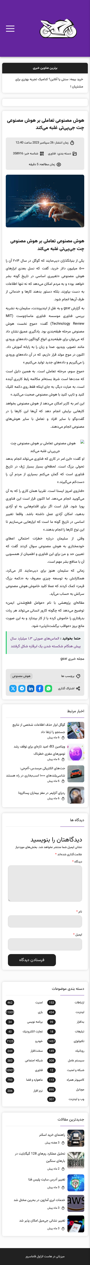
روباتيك (66, 1051)
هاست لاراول (44, 1256)
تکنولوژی (66, 1041)
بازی (24, 1012)
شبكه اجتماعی (24, 1060)
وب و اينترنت (66, 1099)
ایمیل (77, 934)
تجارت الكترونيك (25, 1031)
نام (79, 911)
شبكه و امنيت (67, 1070)
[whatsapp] (48, 688)
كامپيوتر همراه (66, 1080)
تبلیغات (67, 1031)
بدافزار (67, 1022)
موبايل (66, 1089)
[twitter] (13, 688)
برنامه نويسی (25, 1022)
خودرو (24, 1041)
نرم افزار (24, 1090)
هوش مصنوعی (21, 676)
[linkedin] (30, 688)
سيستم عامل (66, 1060)
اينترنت (66, 1012)
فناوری (52, 153)
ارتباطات (66, 1002)
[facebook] (39, 688)
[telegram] (21, 688)
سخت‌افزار (24, 1051)
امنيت (24, 1002)
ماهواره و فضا (24, 1080)
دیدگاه (77, 861)
